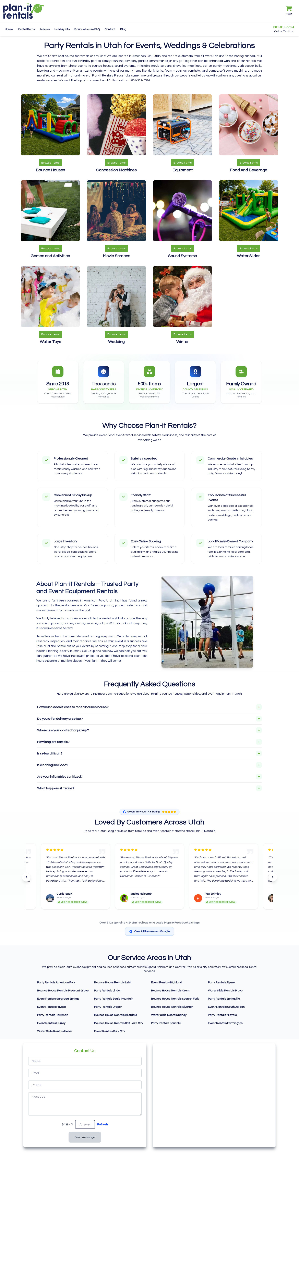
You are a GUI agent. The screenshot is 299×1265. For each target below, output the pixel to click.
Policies (45, 29)
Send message (85, 1137)
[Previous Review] (26, 877)
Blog (123, 29)
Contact (110, 29)
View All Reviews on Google (152, 931)
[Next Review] (272, 877)
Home (9, 29)
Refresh (102, 1124)
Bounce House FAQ (87, 29)
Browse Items (50, 162)
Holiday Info (62, 29)
